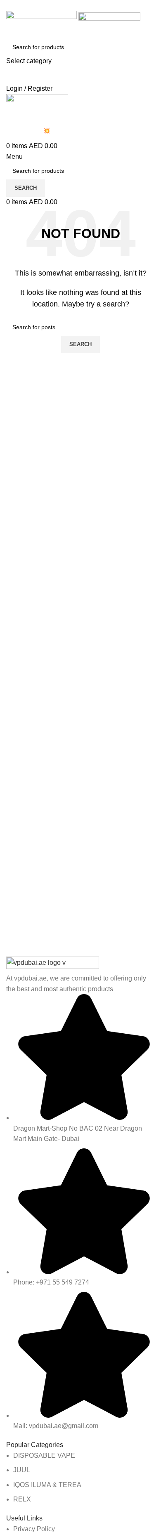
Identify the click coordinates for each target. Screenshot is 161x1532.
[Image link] (52, 964)
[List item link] (80, 1477)
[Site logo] (42, 23)
